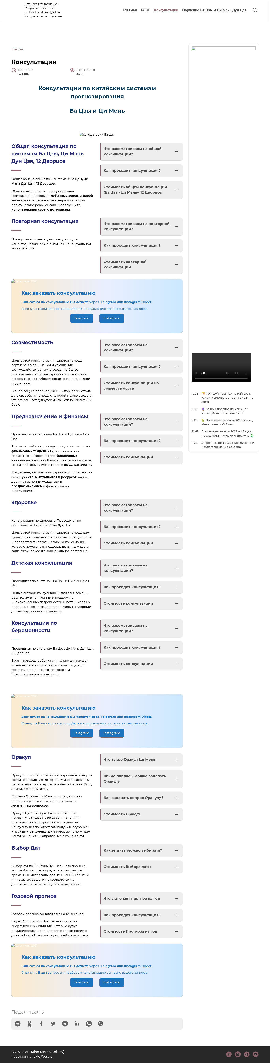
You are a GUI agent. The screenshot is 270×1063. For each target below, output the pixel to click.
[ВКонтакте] (18, 1024)
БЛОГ (145, 10)
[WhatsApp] (89, 1024)
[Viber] (101, 1024)
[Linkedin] (77, 1024)
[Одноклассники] (29, 1024)
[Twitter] (53, 1024)
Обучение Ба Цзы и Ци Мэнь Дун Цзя (214, 10)
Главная (130, 10)
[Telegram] (65, 1024)
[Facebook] (41, 1024)
